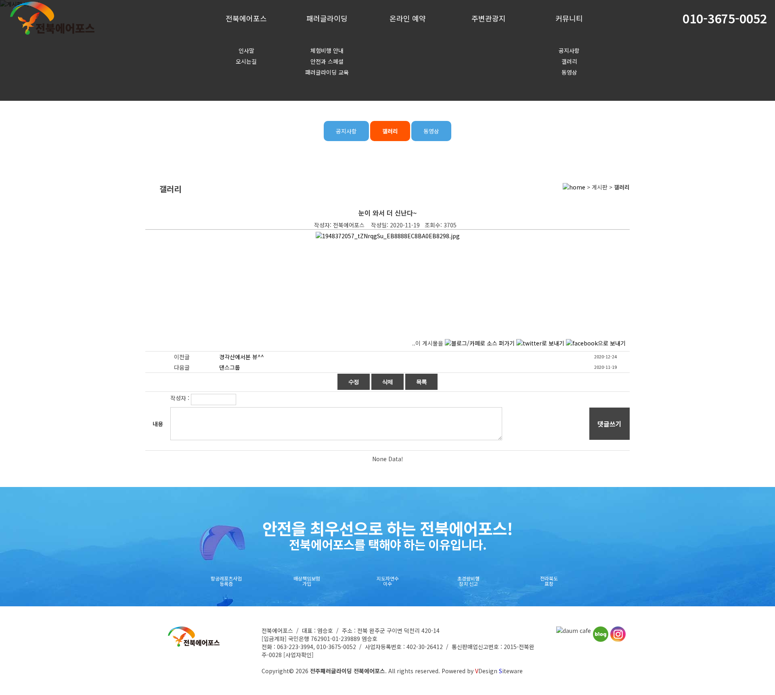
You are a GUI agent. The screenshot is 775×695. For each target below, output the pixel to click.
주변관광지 (488, 18)
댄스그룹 (229, 367)
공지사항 (569, 50)
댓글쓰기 (609, 424)
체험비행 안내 (327, 50)
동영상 (569, 72)
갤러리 (569, 61)
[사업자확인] (298, 655)
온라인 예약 (408, 18)
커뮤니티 (569, 18)
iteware (511, 671)
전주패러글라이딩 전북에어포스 (347, 671)
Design (486, 671)
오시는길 (246, 61)
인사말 (246, 50)
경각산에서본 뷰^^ (241, 357)
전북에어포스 (246, 18)
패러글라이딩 (327, 18)
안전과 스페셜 (327, 61)
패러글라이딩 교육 (327, 72)
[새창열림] (573, 630)
